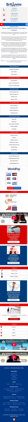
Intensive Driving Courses (19, 388)
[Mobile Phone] (1, 273)
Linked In (14, 335)
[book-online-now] (14, 300)
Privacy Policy (14, 402)
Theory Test (14, 119)
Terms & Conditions (6, 402)
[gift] (13, 253)
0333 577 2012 (15, 14)
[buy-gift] (14, 263)
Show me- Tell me (14, 99)
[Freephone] (1, 270)
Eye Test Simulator (14, 105)
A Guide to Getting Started (14, 85)
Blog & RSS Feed (14, 410)
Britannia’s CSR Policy (17, 404)
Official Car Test (14, 96)
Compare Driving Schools (14, 69)
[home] (1, 24)
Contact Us (9, 404)
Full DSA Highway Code (14, 163)
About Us (24, 404)
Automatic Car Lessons (14, 142)
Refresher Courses (9, 390)
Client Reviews (14, 71)
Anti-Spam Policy (22, 402)
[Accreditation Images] (14, 202)
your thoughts (6, 60)
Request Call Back (14, 276)
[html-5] (14, 419)
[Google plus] (1, 332)
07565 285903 (14, 19)
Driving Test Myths (14, 126)
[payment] (9, 178)
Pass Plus (14, 137)
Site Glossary (7, 410)
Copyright (4, 404)
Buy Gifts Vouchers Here (20, 396)
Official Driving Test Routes (14, 158)
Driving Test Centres (14, 160)
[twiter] (1, 329)
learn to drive (15, 52)
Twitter (13, 329)
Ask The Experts (14, 80)
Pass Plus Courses (18, 390)
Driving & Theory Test (14, 94)
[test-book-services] (13, 290)
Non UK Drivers (14, 149)
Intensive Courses (14, 135)
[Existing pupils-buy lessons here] (14, 189)
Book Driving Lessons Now (8, 388)
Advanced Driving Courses (14, 144)
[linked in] (1, 335)
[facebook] (1, 327)
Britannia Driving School (17, 368)
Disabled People (14, 147)
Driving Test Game (14, 112)
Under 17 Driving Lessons (14, 391)
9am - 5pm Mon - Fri (14, 10)
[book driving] (13, 232)
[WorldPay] (14, 168)
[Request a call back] (1, 276)
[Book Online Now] (14, 242)
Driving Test (14, 121)
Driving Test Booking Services (9, 396)
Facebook (14, 326)
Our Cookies (21, 410)
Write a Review (14, 74)
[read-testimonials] (14, 319)
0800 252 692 (14, 9)
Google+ (14, 332)
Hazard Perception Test (14, 110)
